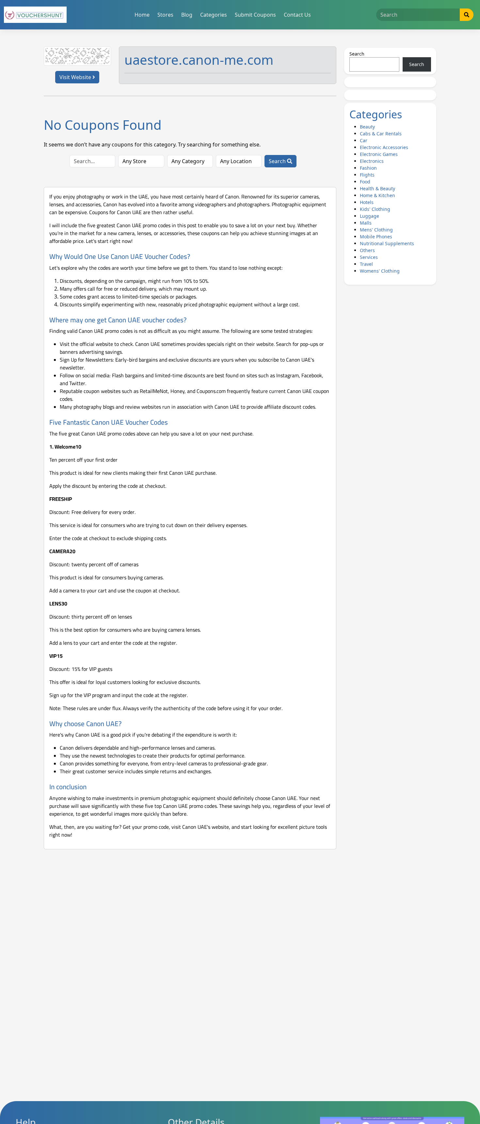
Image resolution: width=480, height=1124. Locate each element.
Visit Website (75, 77)
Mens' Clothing (376, 230)
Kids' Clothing (375, 209)
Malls (366, 223)
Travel (366, 264)
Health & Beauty (377, 188)
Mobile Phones (376, 236)
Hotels (367, 202)
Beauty (367, 127)
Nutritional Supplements (387, 243)
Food (365, 182)
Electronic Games (379, 154)
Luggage (369, 216)
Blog (186, 14)
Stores (165, 14)
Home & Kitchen (377, 195)
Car (363, 140)
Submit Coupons (255, 14)
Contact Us (297, 14)
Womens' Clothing (380, 271)
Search (278, 161)
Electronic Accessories (384, 147)
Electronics (372, 161)
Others (367, 250)
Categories (213, 14)
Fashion (368, 168)
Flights (367, 175)
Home (142, 14)
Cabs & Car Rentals (381, 133)
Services (369, 257)
